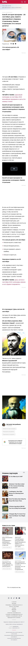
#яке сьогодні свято (7, 547)
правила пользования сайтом (14, 615)
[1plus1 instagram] (8, 598)
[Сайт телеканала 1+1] (4, 2)
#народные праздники (8, 431)
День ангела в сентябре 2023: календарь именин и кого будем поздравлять (13, 282)
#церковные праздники (8, 434)
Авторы (14, 611)
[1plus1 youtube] (19, 598)
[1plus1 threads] (11, 598)
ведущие (14, 609)
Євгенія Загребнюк (13, 424)
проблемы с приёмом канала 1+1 (14, 604)
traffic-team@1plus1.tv (14, 639)
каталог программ (14, 606)
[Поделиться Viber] (15, 43)
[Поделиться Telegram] (10, 43)
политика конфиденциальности (14, 614)
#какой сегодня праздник (9, 428)
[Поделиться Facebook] (13, 43)
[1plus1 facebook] (16, 598)
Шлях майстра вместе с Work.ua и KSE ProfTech (11, 7)
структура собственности (14, 612)
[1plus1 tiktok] (13, 598)
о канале (14, 601)
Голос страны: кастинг (6, 5)
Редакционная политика (14, 617)
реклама (14, 603)
